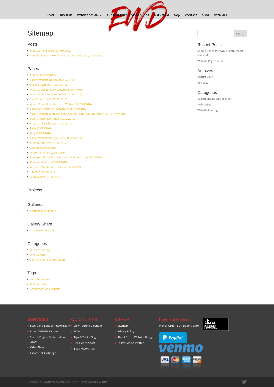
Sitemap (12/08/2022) (43, 172)
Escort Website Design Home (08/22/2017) (56, 138)
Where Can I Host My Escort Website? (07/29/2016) (61, 104)
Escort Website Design (44, 331)
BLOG (205, 15)
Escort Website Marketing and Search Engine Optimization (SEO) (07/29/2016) (78, 114)
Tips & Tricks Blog (85, 337)
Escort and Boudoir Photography (50, 325)
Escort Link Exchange (43, 353)
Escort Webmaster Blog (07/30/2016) (52, 118)
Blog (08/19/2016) (40, 133)
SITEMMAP (220, 15)
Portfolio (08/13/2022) (43, 211)
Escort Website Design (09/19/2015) (52, 80)
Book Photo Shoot (84, 348)
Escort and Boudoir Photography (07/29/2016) (58, 109)
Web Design (37, 255)
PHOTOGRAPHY (117, 15)
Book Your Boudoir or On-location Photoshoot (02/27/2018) (66, 157)
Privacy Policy (126, 331)
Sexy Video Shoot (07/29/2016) (48, 99)
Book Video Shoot (84, 343)
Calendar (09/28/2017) (43, 147)
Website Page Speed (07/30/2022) (50, 50)
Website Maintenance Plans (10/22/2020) (55, 167)
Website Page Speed (210, 61)
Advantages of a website (45, 289)
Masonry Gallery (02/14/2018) (48, 152)
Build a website (39, 284)
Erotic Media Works (56, 382)
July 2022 (203, 82)
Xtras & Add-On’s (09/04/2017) (48, 143)
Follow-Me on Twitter (131, 343)
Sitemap (123, 325)
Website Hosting (40, 250)
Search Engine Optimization (47, 259)
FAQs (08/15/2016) (41, 128)
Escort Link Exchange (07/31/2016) (51, 123)
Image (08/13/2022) (42, 230)
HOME (51, 15)
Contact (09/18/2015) (43, 75)
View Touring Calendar (88, 325)
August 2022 (205, 77)
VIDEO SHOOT (140, 15)
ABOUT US (65, 15)
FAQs (177, 15)
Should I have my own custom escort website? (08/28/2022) (66, 55)
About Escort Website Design (136, 337)
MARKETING (161, 15)
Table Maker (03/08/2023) (45, 177)
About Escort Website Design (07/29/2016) (56, 94)
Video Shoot (37, 347)
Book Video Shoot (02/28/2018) (48, 162)
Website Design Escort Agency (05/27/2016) (57, 89)
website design (39, 279)
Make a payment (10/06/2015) (48, 84)
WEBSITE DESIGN (87, 15)
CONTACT (191, 15)
